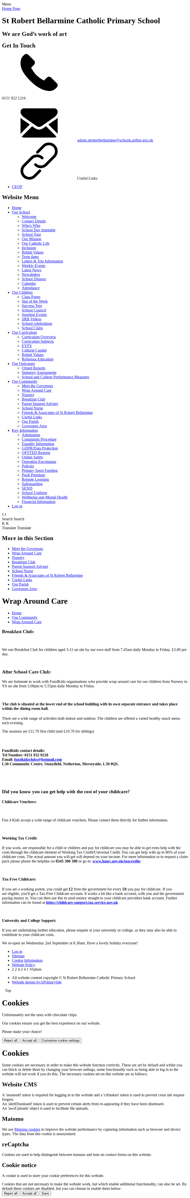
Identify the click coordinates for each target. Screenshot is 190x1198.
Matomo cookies (27, 1129)
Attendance (31, 288)
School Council (34, 310)
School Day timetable (38, 230)
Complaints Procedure (39, 439)
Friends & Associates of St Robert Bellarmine (57, 412)
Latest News (31, 270)
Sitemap (18, 956)
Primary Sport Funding (40, 470)
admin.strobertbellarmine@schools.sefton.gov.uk (115, 140)
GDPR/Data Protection (40, 448)
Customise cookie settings (61, 1040)
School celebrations (37, 323)
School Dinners (34, 279)
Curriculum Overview (39, 337)
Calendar (29, 283)
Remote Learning (35, 479)
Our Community (25, 381)
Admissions (31, 435)
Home (17, 208)
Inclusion (29, 248)
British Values (33, 252)
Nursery (28, 395)
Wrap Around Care (36, 390)
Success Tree (32, 306)
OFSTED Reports (36, 453)
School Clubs (32, 328)
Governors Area (34, 426)
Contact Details (34, 221)
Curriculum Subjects (38, 341)
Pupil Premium (33, 475)
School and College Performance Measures (55, 377)
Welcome (29, 217)
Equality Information (38, 444)
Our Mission (31, 239)
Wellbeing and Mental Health (45, 497)
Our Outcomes (23, 363)
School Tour (31, 234)
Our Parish (30, 421)
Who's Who (31, 225)
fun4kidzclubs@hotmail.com (38, 759)
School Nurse (32, 408)
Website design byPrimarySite (37, 982)
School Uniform (34, 493)
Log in (17, 506)
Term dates (30, 257)
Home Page (11, 8)
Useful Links (32, 417)
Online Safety (32, 457)
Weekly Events (33, 266)
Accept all (29, 1040)
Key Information (25, 430)
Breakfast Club (33, 399)
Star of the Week (35, 301)
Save (45, 1193)
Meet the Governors (37, 386)
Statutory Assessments (39, 372)
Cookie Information (27, 960)
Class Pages (31, 297)
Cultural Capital (34, 350)
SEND (27, 488)
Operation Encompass (39, 461)
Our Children (22, 292)
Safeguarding (32, 484)
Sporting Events (34, 314)
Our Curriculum (24, 332)
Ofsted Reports (33, 368)
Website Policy (23, 965)
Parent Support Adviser (40, 404)
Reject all (10, 1040)
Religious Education (37, 359)
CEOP (17, 187)
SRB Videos (31, 319)
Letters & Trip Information (42, 261)
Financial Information (38, 502)
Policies (28, 466)
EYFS (27, 346)
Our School (21, 212)
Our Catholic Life (35, 243)
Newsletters (31, 274)
